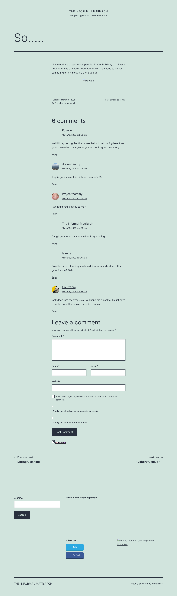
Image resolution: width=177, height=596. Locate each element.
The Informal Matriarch (88, 11)
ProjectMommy (72, 194)
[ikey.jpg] (88, 80)
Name (55, 366)
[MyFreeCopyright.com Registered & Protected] (140, 542)
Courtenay (69, 287)
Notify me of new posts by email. (70, 422)
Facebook (76, 555)
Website (56, 381)
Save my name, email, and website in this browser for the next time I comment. (87, 398)
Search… (18, 498)
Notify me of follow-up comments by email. (75, 411)
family (122, 100)
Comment (58, 336)
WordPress (157, 583)
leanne (66, 253)
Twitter (75, 547)
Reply (54, 154)
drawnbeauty (71, 164)
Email (94, 366)
